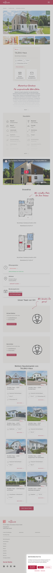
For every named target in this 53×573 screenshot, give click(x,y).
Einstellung (48, 567)
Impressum (43, 570)
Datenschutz (37, 570)
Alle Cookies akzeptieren (32, 567)
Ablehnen (41, 567)
